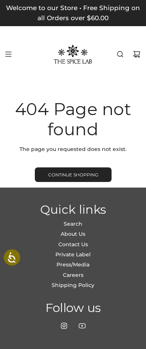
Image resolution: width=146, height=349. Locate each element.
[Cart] (136, 54)
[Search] (120, 54)
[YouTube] (82, 326)
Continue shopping (73, 174)
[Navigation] (8, 54)
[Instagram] (64, 326)
